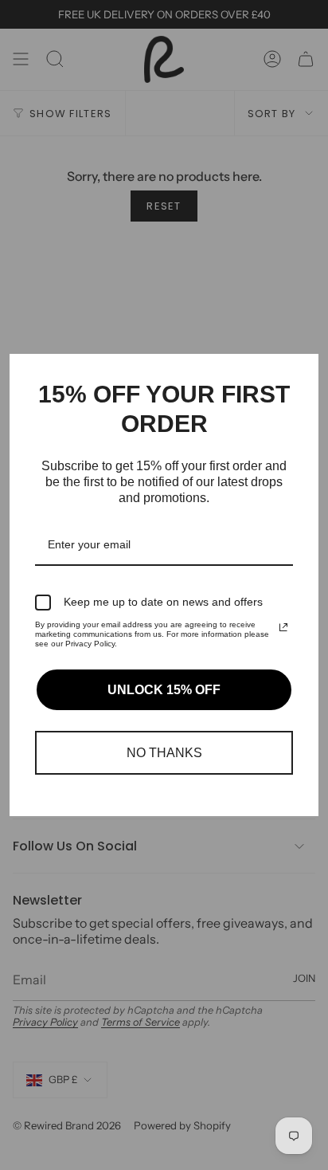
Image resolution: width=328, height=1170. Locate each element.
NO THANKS (164, 753)
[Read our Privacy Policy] (283, 627)
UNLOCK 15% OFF (164, 690)
